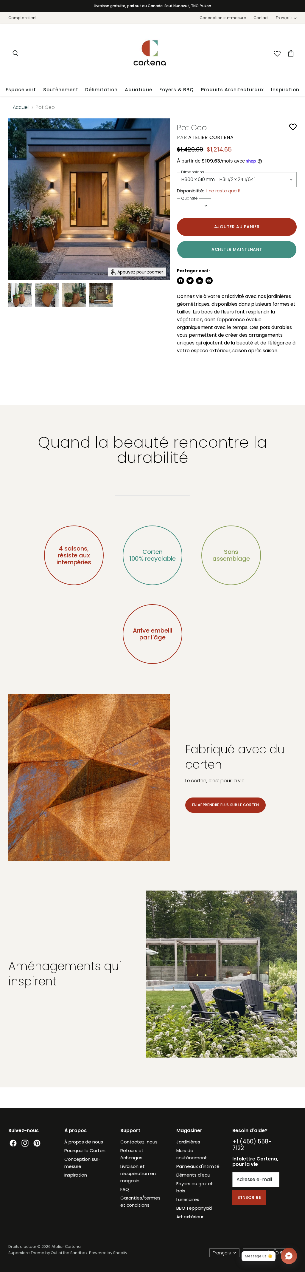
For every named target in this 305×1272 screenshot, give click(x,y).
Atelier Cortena (211, 137)
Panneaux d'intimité (198, 1166)
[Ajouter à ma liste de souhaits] (293, 127)
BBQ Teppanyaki (194, 1208)
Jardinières (188, 1142)
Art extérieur (189, 1217)
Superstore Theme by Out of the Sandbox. (48, 1253)
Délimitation (101, 89)
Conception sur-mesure (223, 18)
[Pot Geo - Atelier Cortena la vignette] (20, 295)
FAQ (124, 1189)
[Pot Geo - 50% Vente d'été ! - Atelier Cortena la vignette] (47, 295)
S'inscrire (249, 1197)
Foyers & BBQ (176, 89)
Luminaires (187, 1199)
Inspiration (285, 89)
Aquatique (138, 89)
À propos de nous (83, 1142)
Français (284, 18)
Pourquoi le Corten (84, 1150)
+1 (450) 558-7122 (252, 1144)
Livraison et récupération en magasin (138, 1173)
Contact (261, 18)
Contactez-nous (139, 1142)
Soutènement (60, 89)
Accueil (21, 107)
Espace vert (21, 89)
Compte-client (22, 18)
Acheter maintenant (236, 249)
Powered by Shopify (108, 1253)
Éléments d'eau (193, 1175)
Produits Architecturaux (232, 89)
